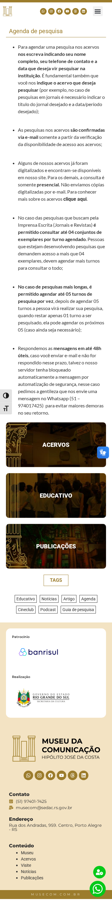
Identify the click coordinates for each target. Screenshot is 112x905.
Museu (27, 852)
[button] (98, 11)
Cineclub (26, 609)
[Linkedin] (83, 11)
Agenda (88, 598)
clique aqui (75, 199)
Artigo (69, 598)
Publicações (56, 546)
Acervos (56, 444)
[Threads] (75, 11)
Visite (26, 865)
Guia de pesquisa (78, 609)
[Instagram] (51, 11)
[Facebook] (59, 11)
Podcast (48, 609)
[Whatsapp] (43, 11)
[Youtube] (67, 11)
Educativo (56, 495)
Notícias (49, 598)
